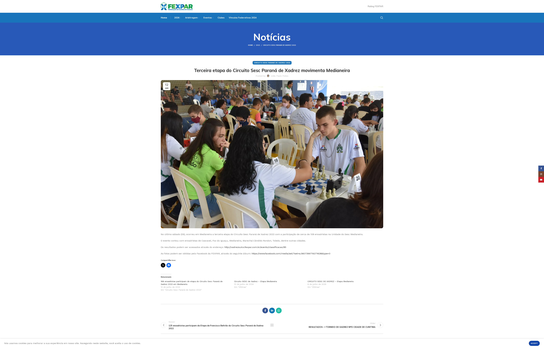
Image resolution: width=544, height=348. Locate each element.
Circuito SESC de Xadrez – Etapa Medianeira (255, 281)
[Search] (382, 18)
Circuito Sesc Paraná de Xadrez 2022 (279, 45)
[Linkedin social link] (272, 310)
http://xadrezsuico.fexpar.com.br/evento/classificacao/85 (255, 247)
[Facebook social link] (265, 310)
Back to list (272, 325)
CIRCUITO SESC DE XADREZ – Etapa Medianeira (330, 281)
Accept (534, 343)
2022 (258, 45)
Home (250, 45)
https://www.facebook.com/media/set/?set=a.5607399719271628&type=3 (291, 253)
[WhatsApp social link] (279, 310)
